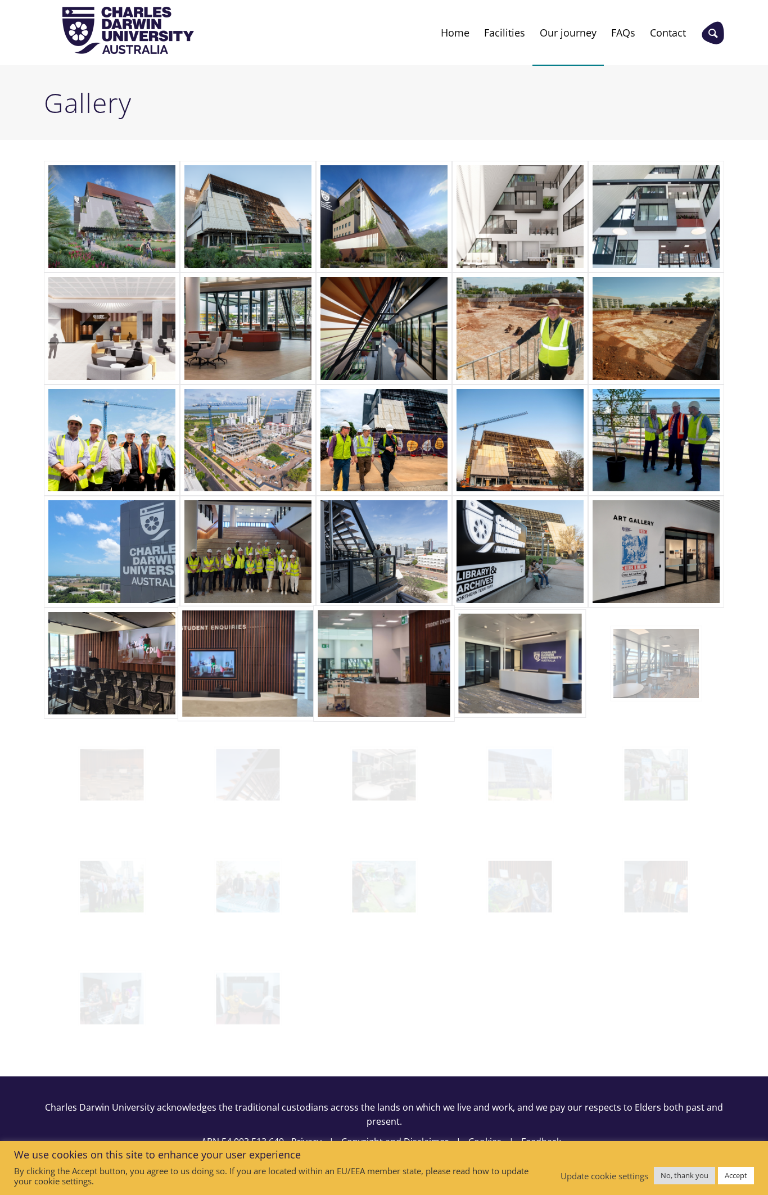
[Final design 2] (384, 217)
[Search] (713, 32)
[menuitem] (455, 32)
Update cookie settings (604, 1176)
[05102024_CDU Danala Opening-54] (656, 775)
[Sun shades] (248, 775)
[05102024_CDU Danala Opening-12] (520, 887)
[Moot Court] (112, 775)
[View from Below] (520, 552)
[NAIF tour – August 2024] (248, 552)
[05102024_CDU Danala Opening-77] (384, 887)
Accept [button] (736, 1175)
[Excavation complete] (656, 328)
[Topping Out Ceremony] (656, 440)
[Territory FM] (384, 775)
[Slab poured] (112, 440)
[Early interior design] (520, 217)
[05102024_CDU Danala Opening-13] (656, 887)
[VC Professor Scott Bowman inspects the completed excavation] (520, 328)
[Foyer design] (112, 328)
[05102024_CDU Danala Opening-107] (248, 998)
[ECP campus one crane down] (520, 440)
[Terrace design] (384, 328)
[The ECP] (248, 217)
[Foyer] (248, 328)
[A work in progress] (248, 440)
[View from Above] (384, 552)
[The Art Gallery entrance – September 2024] (656, 552)
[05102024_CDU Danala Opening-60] (112, 887)
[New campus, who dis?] (112, 552)
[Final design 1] (112, 217)
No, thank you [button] (684, 1175)
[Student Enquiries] (384, 663)
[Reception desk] (520, 663)
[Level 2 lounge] (656, 663)
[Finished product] (656, 217)
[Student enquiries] (248, 663)
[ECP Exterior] (520, 775)
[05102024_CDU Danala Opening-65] (248, 887)
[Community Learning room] (112, 663)
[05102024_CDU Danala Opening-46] (112, 998)
